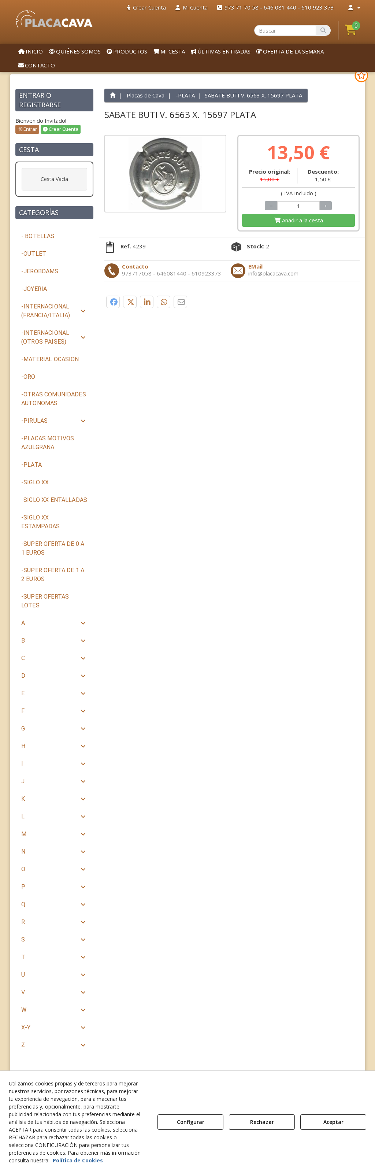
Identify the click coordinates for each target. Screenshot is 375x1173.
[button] (54, 19)
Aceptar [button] (333, 1121)
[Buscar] (323, 30)
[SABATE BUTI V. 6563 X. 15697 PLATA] (165, 173)
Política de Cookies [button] (78, 1160)
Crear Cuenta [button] (63, 129)
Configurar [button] (190, 1121)
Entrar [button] (29, 129)
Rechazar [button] (262, 1121)
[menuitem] (146, 7)
